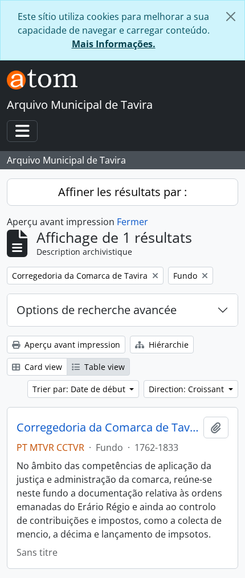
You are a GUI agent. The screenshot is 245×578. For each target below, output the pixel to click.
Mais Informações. (114, 44)
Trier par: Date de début (80, 389)
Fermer (132, 221)
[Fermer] (230, 16)
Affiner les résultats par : (122, 192)
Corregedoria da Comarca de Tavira (108, 427)
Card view (42, 366)
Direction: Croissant (187, 389)
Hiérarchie (167, 344)
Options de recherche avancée (97, 310)
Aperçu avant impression (71, 344)
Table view (103, 366)
